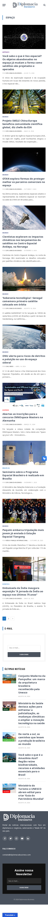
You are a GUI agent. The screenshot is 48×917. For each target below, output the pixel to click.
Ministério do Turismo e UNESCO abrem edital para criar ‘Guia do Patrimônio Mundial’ (31, 792)
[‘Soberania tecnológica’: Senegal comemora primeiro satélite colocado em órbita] (24, 279)
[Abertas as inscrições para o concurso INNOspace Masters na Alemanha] (24, 395)
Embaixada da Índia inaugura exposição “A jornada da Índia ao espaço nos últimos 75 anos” (22, 591)
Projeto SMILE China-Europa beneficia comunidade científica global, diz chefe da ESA (22, 124)
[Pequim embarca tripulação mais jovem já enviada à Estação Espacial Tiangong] (24, 511)
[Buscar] (44, 5)
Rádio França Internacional (17, 540)
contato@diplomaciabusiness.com (16, 855)
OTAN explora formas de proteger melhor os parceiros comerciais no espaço (23, 182)
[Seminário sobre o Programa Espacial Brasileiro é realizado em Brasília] (24, 453)
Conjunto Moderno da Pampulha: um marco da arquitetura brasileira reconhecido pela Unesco (31, 684)
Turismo (7, 682)
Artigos (5, 52)
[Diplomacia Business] (25, 5)
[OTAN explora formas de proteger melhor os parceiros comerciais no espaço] (24, 160)
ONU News (9, 366)
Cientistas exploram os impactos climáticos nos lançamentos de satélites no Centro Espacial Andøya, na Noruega (22, 241)
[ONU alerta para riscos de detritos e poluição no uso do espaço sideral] (24, 337)
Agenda (5, 410)
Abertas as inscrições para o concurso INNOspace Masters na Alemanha (22, 417)
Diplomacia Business (14, 73)
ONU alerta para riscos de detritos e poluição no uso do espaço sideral (23, 359)
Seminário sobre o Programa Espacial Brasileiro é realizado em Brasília (23, 475)
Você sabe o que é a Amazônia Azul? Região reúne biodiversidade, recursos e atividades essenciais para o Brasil (31, 764)
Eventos (5, 584)
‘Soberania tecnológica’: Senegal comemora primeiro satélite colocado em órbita (22, 301)
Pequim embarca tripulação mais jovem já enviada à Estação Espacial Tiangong (23, 533)
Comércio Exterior (11, 740)
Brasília (6, 468)
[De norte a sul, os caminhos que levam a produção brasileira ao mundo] (9, 736)
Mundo (5, 117)
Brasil (6, 709)
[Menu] (4, 5)
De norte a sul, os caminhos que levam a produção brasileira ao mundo (31, 739)
